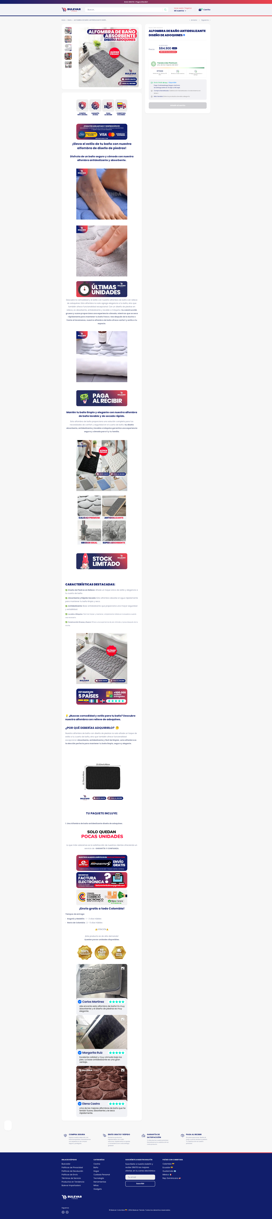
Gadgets (98, 1189)
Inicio (64, 20)
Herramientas (100, 1182)
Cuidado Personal (102, 1174)
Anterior (194, 20)
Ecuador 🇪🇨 (168, 1167)
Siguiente (205, 20)
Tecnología (99, 1178)
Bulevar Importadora (71, 1185)
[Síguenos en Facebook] (63, 1212)
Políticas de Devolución (72, 1171)
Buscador (66, 1164)
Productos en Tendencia (73, 1182)
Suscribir (140, 1183)
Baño (70, 20)
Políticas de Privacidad (72, 1167)
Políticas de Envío (70, 1174)
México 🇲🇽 (167, 1174)
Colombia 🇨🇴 (168, 1164)
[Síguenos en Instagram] (67, 1212)
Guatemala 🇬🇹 (169, 1171)
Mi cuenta (179, 10)
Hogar (96, 1171)
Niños (96, 1185)
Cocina (97, 1164)
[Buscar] (165, 9)
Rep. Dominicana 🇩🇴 (172, 1178)
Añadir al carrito (177, 105)
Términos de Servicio (71, 1178)
